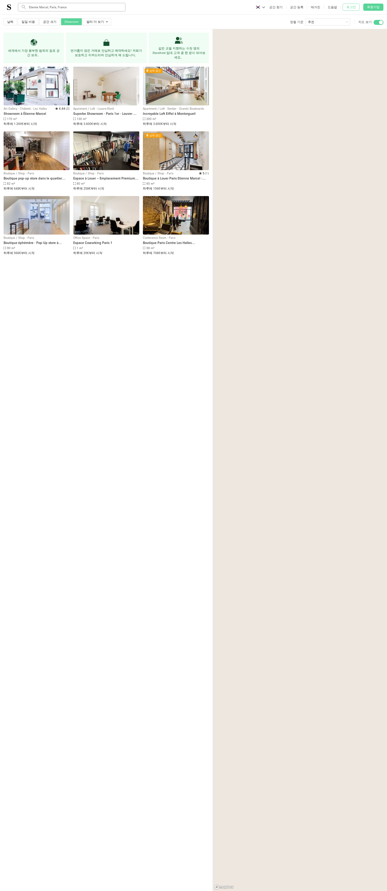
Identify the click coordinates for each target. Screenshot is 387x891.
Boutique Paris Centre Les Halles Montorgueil (167, 243)
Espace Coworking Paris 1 (92, 243)
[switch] (378, 22)
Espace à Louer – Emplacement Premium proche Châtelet (104, 178)
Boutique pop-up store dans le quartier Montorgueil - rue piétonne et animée (33, 178)
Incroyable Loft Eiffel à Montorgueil (169, 113)
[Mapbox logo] (224, 887)
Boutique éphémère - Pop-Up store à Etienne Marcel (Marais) (31, 243)
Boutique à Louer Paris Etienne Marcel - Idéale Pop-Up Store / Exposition (172, 178)
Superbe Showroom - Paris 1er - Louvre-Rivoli (103, 113)
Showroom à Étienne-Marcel (25, 113)
